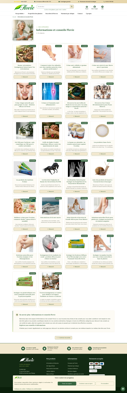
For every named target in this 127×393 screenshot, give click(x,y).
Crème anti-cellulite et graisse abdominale (76, 66)
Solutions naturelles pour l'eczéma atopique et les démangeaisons (24, 257)
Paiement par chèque (73, 366)
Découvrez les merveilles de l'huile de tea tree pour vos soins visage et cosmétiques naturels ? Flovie (76, 105)
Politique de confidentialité (33, 389)
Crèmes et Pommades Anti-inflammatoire (51, 104)
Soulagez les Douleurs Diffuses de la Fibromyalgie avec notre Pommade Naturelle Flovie (76, 257)
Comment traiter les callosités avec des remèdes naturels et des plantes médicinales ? (50, 67)
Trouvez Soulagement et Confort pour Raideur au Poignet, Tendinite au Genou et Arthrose (50, 294)
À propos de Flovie (73, 363)
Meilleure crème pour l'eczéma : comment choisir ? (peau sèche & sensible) (24, 219)
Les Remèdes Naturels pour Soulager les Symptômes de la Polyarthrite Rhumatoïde (76, 181)
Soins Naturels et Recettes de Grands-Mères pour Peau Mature (76, 218)
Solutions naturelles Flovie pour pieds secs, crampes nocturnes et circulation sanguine (102, 219)
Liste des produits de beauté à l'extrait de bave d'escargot (102, 180)
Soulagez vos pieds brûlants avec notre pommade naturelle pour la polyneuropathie (24, 294)
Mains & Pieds (50, 374)
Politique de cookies (20, 389)
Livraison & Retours (73, 368)
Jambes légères (50, 371)
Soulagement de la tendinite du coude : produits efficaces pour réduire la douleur (50, 257)
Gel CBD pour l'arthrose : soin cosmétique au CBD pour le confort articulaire (24, 144)
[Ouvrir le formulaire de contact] (123, 389)
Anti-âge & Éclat (50, 366)
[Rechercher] (72, 6)
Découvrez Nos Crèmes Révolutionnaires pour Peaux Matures (102, 104)
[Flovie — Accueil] (24, 8)
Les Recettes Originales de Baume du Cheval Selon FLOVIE (50, 180)
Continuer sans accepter (86, 383)
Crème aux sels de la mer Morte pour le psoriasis (102, 66)
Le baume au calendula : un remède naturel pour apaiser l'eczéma (76, 144)
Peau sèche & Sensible (52, 368)
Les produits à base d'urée (102, 142)
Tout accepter (67, 383)
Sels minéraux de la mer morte (50, 217)
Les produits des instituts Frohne (24, 180)
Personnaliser (105, 383)
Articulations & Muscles (52, 363)
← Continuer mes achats (64, 337)
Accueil (14, 16)
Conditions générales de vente (76, 374)
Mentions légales (72, 371)
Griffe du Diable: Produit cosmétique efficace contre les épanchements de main (50, 144)
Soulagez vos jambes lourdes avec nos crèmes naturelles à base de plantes (102, 257)
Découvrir (25, 76)
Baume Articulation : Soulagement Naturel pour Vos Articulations (24, 67)
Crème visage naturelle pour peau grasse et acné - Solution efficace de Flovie (25, 104)
